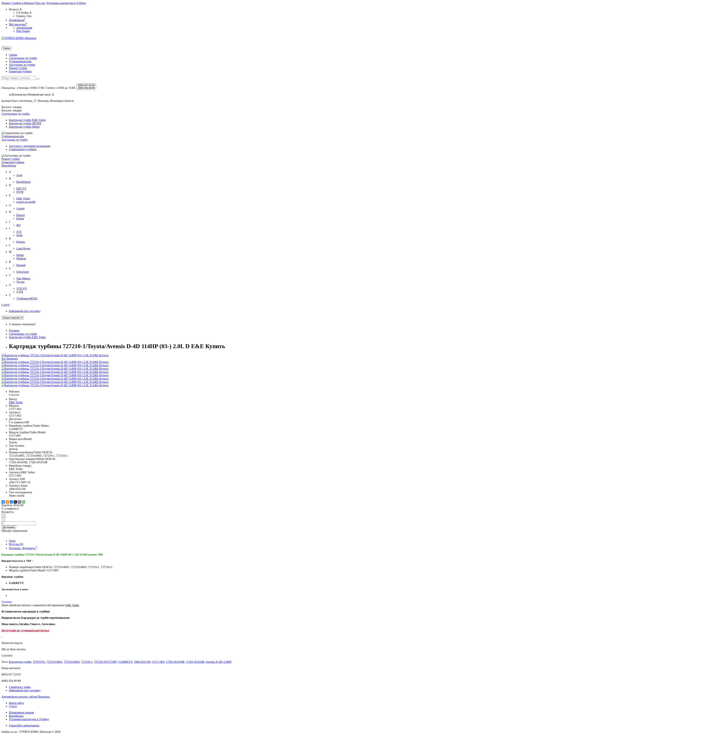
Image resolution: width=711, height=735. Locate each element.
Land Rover (23, 248)
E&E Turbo (23, 198)
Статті (5, 304)
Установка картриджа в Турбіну (66, 3)
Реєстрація (23, 31)
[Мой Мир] (11, 502)
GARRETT (125, 661)
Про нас (40, 3)
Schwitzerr (22, 271)
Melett (20, 255)
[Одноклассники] (7, 502)
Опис (12, 540)
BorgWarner (23, 181)
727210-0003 (72, 661)
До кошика (9, 527)
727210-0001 (54, 661)
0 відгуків (14, 394)
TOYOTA (39, 661)
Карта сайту (16, 702)
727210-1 (86, 661)
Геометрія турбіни (20, 71)
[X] (15, 502)
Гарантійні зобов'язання (24, 725)
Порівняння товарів (21, 712)
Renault (20, 265)
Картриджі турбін (20, 661)
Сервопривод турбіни (22, 149)
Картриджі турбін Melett (24, 126)
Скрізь (13, 54)
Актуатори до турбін (22, 64)
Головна (14, 330)
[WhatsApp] (23, 502)
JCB (18, 231)
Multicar (21, 258)
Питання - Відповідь (23, 548)
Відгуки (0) (16, 544)
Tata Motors (23, 278)
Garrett (20, 208)
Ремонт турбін (18, 68)
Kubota (20, 241)
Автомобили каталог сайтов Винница (25, 696)
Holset (20, 218)
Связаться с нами (20, 687)
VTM (19, 291)
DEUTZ (21, 188)
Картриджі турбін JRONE (25, 123)
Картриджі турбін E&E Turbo (27, 120)
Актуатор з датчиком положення (29, 146)
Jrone (19, 235)
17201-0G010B (175, 661)
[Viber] (19, 502)
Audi (19, 175)
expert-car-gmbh (26, 201)
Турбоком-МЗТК (26, 298)
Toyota (20, 281)
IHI (18, 225)
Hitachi (20, 215)
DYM (19, 191)
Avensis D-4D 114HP (218, 661)
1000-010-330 (142, 661)
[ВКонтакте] (3, 502)
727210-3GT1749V (105, 661)
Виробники (8, 165)
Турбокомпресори (20, 61)
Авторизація (24, 27)
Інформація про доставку (25, 311)
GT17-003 (158, 661)
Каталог (11, 110)
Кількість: (7, 511)
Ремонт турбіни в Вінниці (17, 3)
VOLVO (21, 288)
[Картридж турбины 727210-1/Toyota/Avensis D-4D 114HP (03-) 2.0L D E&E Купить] (55, 362)
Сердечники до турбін (23, 58)
